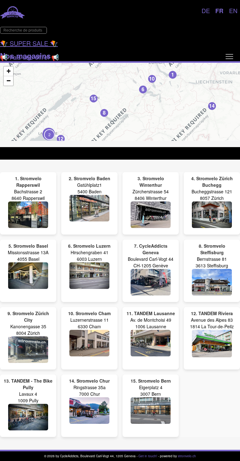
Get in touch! (147, 456)
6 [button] (143, 89)
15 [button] (93, 98)
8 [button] (104, 112)
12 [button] (60, 138)
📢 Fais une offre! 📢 (29, 57)
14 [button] (212, 105)
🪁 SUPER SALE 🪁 (29, 43)
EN (233, 10)
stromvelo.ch (187, 456)
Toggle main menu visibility (229, 56)
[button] (48, 134)
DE (206, 10)
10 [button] (152, 78)
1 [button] (172, 74)
